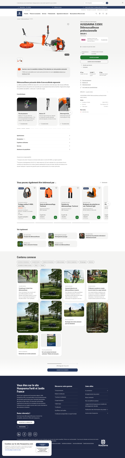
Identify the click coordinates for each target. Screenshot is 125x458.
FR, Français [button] (27, 9)
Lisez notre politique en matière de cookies (13, 449)
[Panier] (106, 13)
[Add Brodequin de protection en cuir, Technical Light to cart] (98, 217)
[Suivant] (70, 112)
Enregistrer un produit (91, 9)
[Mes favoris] (103, 13)
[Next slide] (108, 203)
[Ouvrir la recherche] (96, 13)
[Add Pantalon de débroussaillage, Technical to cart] (77, 217)
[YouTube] (35, 434)
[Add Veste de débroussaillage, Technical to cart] (55, 217)
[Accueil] (19, 13)
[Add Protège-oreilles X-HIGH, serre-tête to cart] (33, 217)
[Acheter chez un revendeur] (99, 13)
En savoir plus (104, 39)
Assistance (83, 9)
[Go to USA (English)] (107, 3)
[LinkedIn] (19, 434)
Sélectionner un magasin (102, 9)
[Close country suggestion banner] (123, 3)
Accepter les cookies (42, 445)
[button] (26, 13)
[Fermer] (50, 441)
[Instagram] (30, 434)
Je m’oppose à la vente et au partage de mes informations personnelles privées (42, 450)
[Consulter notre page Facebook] (24, 434)
